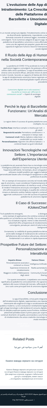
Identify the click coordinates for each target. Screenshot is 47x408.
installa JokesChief (31, 214)
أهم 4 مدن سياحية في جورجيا (28, 347)
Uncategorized (40, 28)
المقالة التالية (23, 326)
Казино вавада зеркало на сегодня (24, 361)
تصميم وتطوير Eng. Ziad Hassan (22, 400)
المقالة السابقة (23, 323)
